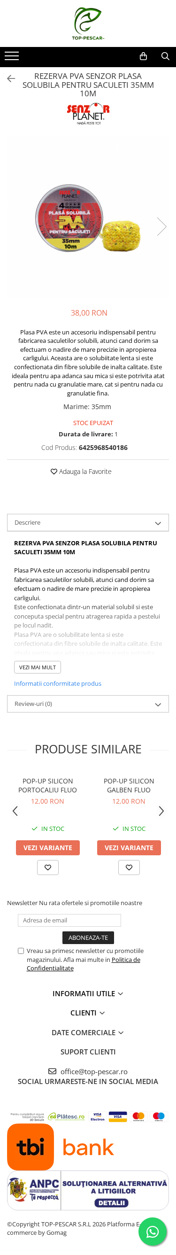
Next (161, 226)
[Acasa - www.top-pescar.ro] (88, 23)
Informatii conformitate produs (57, 683)
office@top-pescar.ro (93, 1071)
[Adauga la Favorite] (48, 867)
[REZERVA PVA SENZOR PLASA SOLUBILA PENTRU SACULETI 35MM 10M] (88, 217)
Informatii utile (85, 993)
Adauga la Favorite (84, 471)
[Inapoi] (7, 78)
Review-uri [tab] (33, 703)
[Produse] (13, 59)
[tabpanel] (88, 217)
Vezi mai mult (37, 667)
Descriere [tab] (27, 522)
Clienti (84, 1012)
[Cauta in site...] (165, 56)
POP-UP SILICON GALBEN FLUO (129, 785)
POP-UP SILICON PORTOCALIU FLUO (47, 785)
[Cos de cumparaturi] (143, 56)
